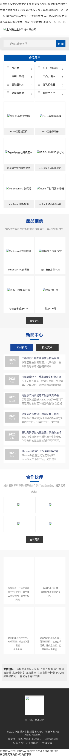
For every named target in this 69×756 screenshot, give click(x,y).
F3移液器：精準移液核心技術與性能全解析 (43, 358)
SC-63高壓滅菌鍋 (18, 131)
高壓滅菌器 (18, 92)
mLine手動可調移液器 (50, 204)
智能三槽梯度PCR (18, 308)
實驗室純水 (18, 84)
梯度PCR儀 (50, 308)
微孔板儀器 (49, 84)
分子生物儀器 (50, 68)
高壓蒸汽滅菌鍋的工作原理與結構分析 (43, 395)
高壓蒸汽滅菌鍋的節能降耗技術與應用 (43, 414)
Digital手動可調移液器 (18, 167)
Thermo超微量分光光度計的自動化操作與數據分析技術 (43, 451)
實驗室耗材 (18, 76)
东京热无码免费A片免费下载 (15, 754)
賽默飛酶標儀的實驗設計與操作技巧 (41, 432)
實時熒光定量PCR (50, 269)
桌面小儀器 (49, 76)
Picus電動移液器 (50, 131)
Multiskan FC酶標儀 (18, 204)
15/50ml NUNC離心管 (50, 167)
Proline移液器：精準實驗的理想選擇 (41, 377)
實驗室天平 (49, 92)
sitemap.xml (51, 739)
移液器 (15, 68)
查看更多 (34, 320)
